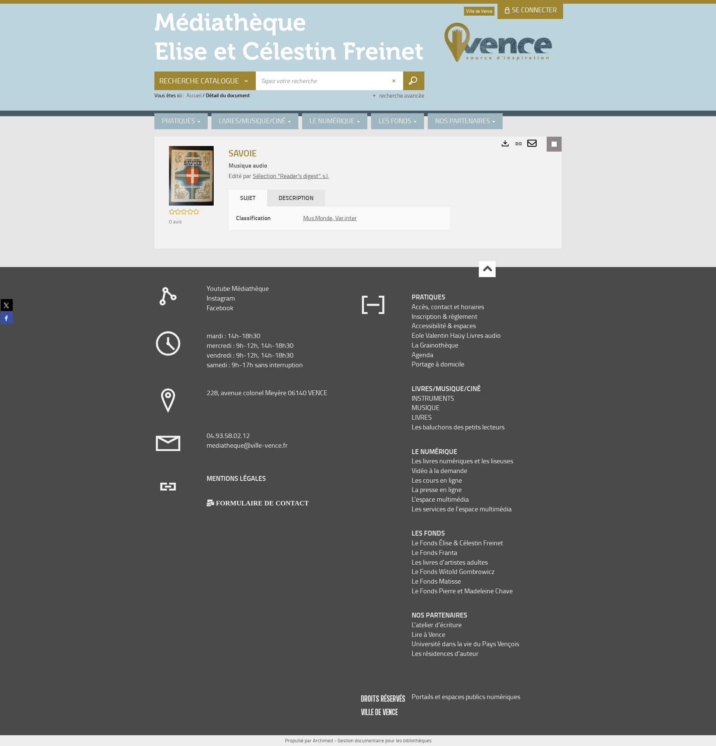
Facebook (220, 307)
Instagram (221, 297)
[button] (191, 175)
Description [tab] (296, 197)
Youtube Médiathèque (238, 288)
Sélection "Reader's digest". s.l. (291, 176)
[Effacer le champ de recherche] (394, 81)
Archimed (323, 740)
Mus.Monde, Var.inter (330, 218)
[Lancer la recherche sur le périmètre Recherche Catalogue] (413, 81)
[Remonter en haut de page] (487, 269)
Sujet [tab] (247, 197)
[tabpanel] (339, 218)
